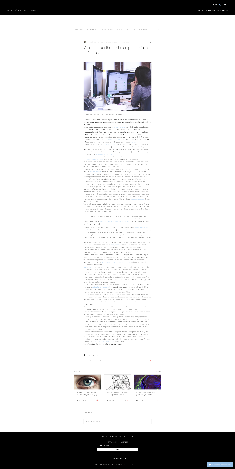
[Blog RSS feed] (126, 458)
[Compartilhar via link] (98, 355)
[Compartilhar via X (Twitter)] (89, 355)
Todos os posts (78, 29)
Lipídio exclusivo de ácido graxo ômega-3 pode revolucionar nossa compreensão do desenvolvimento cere (146, 394)
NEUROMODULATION (123, 29)
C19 (134, 29)
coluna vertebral (91, 29)
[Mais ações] (150, 42)
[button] (158, 29)
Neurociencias (143, 29)
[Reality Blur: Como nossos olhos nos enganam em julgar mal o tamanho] (87, 382)
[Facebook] (213, 5)
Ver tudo (158, 371)
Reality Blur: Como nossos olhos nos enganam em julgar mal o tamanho (87, 394)
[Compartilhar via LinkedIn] (93, 355)
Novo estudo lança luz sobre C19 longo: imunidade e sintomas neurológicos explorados (117, 394)
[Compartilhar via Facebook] (84, 355)
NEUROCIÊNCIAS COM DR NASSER (23, 10)
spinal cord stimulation (106, 29)
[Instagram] (210, 5)
